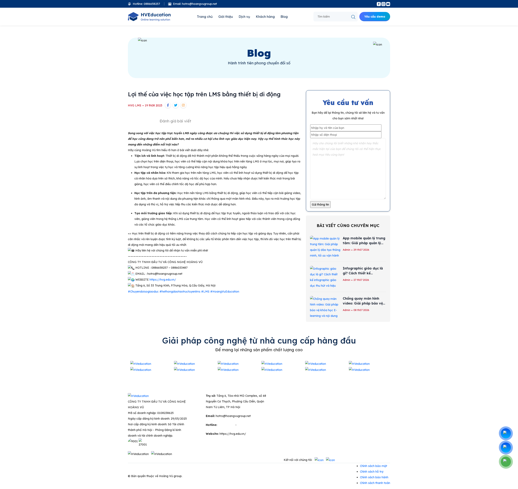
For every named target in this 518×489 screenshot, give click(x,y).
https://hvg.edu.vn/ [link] (163, 279)
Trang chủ (205, 17)
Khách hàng (265, 17)
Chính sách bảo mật (373, 466)
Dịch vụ (244, 17)
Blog (284, 17)
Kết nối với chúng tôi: (298, 460)
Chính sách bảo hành (374, 477)
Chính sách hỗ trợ (371, 471)
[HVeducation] (149, 16)
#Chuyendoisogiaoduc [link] (143, 291)
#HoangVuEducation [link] (224, 291)
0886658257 (245, 425)
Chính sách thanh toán (375, 483)
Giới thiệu (225, 17)
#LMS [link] (205, 291)
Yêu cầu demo (374, 16)
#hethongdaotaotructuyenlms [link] (179, 291)
